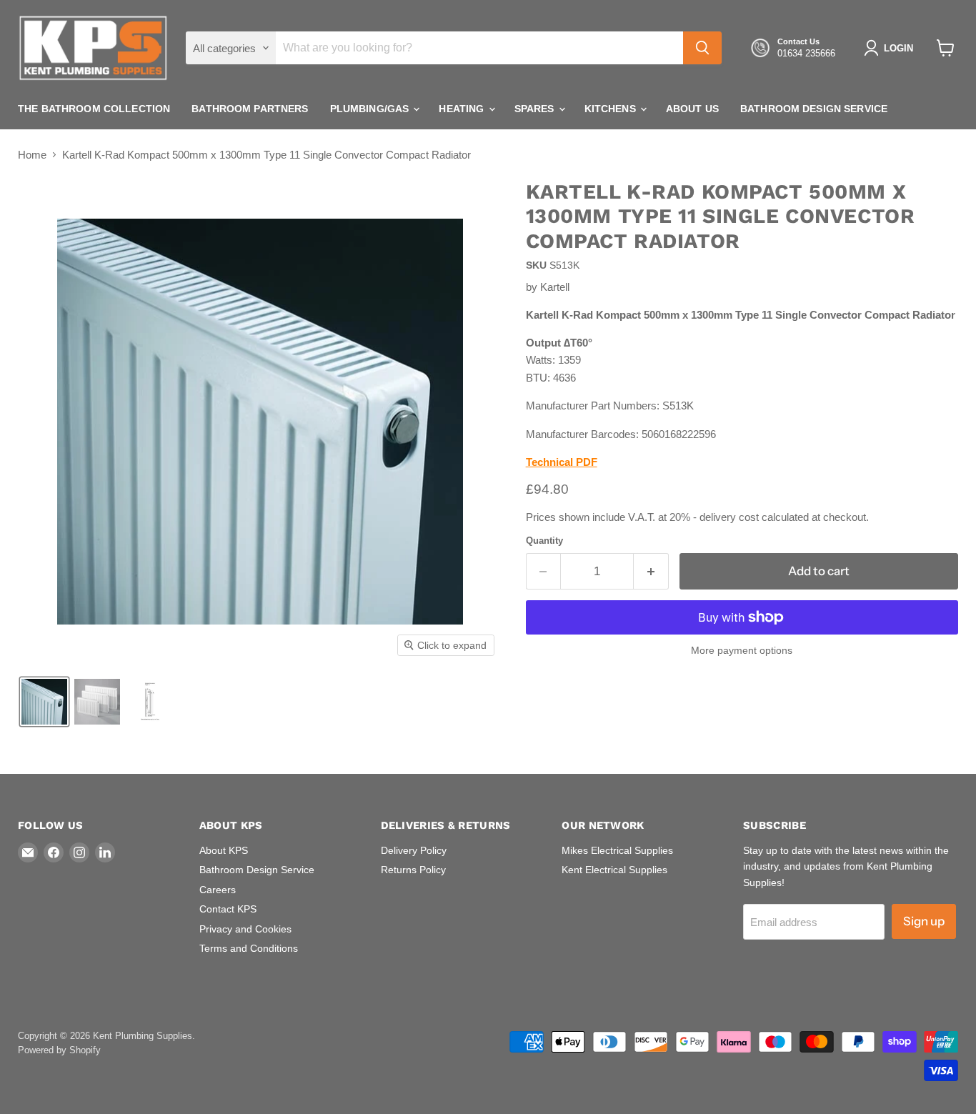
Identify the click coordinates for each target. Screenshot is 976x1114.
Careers (217, 889)
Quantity (544, 540)
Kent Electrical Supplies (614, 869)
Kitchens (611, 108)
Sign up (924, 921)
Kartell (554, 287)
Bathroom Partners (249, 108)
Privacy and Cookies (245, 929)
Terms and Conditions (248, 948)
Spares (535, 108)
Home (32, 155)
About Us (692, 108)
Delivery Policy (414, 850)
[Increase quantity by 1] (651, 571)
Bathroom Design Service (813, 108)
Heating (463, 108)
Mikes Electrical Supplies (617, 850)
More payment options (741, 650)
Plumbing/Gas (371, 108)
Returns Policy (413, 869)
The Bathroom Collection (94, 108)
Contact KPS (228, 909)
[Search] (702, 47)
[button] (891, 47)
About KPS (223, 850)
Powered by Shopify (59, 1050)
